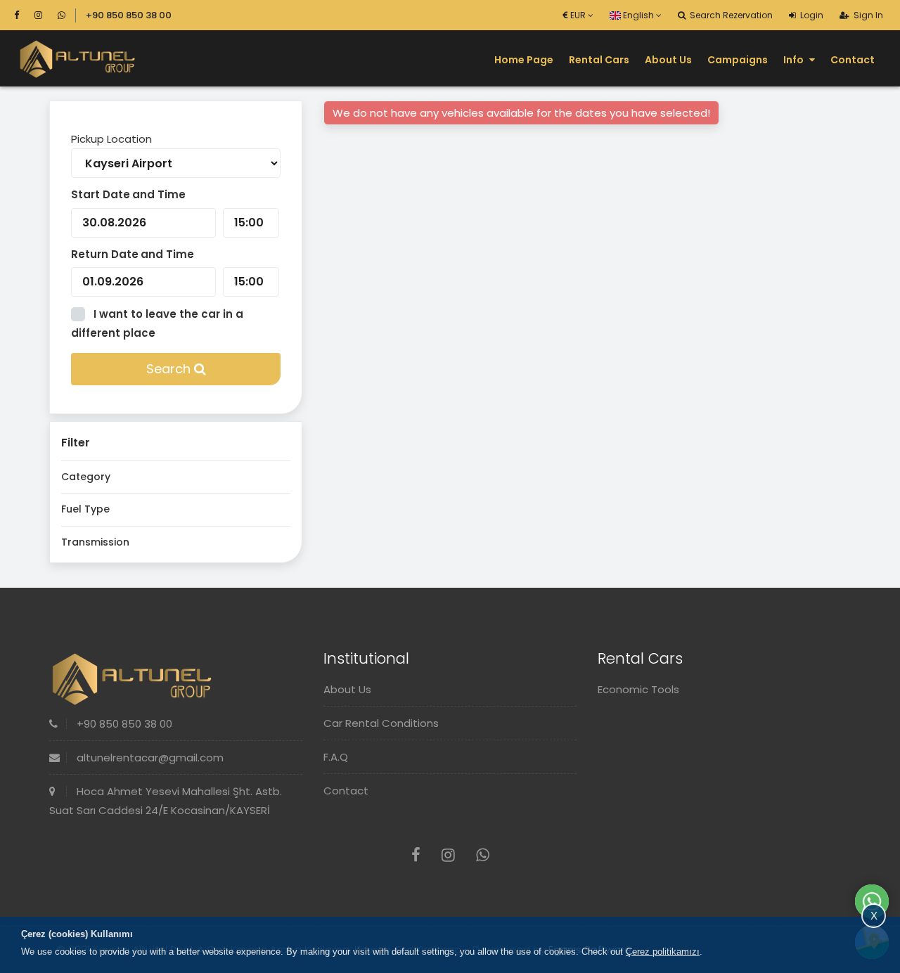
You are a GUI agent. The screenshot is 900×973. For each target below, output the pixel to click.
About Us (668, 60)
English (638, 15)
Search (170, 369)
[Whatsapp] (61, 15)
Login (810, 15)
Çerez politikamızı (663, 951)
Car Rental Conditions (381, 723)
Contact (852, 60)
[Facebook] (23, 15)
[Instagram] (44, 15)
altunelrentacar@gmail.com (149, 757)
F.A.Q (335, 756)
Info (794, 60)
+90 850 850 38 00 (129, 15)
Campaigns (737, 60)
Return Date (105, 254)
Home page (523, 60)
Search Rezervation (730, 15)
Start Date (100, 194)
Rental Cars (599, 60)
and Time (159, 194)
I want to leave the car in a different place (157, 324)
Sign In (867, 15)
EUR (578, 15)
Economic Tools (638, 689)
